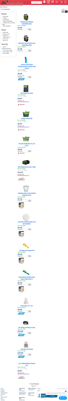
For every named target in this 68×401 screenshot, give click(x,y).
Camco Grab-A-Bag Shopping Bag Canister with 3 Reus (27, 66)
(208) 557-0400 (22, 394)
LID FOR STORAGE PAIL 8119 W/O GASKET (27, 223)
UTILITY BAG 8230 (26, 118)
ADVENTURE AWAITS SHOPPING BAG (26, 23)
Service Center (4, 397)
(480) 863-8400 (22, 399)
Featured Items (4, 392)
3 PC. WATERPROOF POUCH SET (26, 364)
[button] (40, 2)
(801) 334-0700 (31, 389)
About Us (3, 389)
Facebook (3, 399)
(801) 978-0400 (22, 390)
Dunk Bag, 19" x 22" (27, 306)
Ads (1, 395)
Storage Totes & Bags (17, 5)
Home (2, 388)
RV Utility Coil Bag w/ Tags (26, 327)
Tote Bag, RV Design (27, 349)
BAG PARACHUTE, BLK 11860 (27, 167)
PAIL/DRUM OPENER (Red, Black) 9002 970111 (27, 278)
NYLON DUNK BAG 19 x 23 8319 (27, 144)
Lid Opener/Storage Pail (26, 250)
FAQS (2, 398)
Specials (2, 391)
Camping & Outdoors (5, 5)
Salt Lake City (27, 3)
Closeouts (3, 394)
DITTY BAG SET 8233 (27, 93)
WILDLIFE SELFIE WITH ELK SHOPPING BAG (26, 44)
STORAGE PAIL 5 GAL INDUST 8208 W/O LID (27, 194)
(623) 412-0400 (31, 395)
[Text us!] (63, 398)
